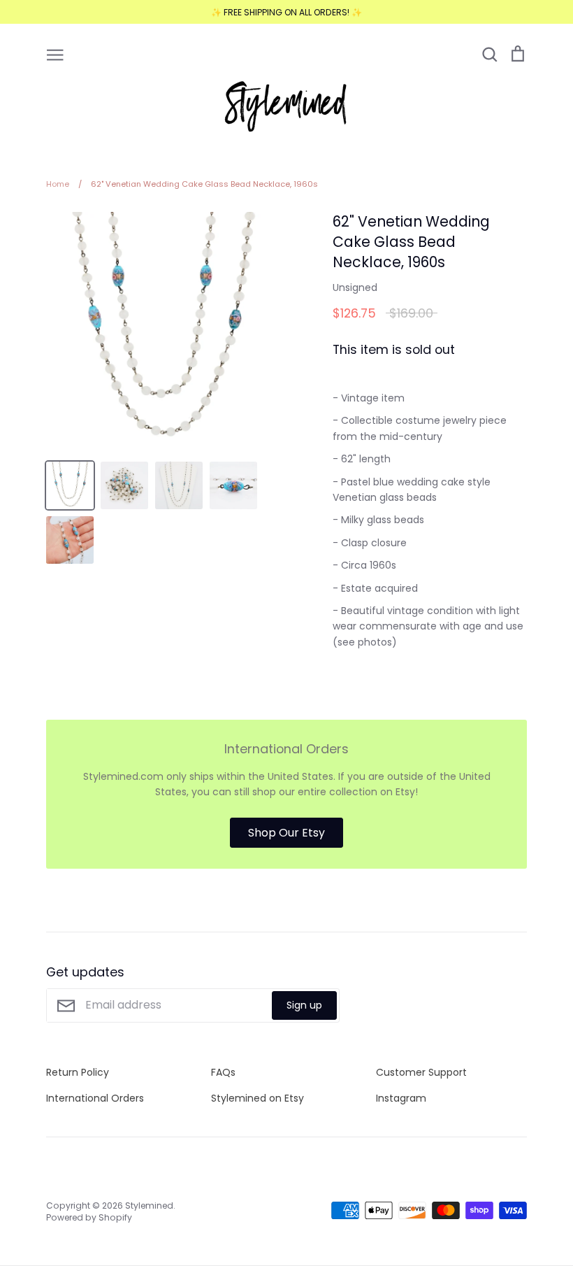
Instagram (401, 1098)
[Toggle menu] (55, 54)
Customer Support (421, 1072)
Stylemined (149, 1205)
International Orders (95, 1098)
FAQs (223, 1072)
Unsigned (355, 287)
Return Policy (77, 1072)
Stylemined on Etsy (257, 1098)
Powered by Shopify (89, 1217)
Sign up (304, 1005)
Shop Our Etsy (286, 833)
